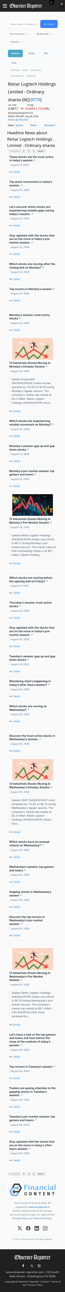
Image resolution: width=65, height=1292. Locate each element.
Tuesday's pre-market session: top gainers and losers (32, 1118)
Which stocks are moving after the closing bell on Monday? (32, 265)
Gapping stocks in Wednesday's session (30, 893)
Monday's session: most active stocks (29, 316)
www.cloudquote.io (39, 1207)
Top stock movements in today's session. (30, 183)
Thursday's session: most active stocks (30, 604)
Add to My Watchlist (18, 119)
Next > (41, 151)
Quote (19, 125)
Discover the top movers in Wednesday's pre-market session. (27, 920)
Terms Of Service (42, 1218)
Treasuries (31, 75)
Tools (14, 62)
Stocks (31, 53)
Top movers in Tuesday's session (32, 1066)
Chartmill (16, 172)
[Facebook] (28, 1229)
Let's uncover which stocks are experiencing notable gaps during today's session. (31, 210)
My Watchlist (42, 33)
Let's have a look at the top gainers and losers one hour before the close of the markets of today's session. (32, 1040)
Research (49, 125)
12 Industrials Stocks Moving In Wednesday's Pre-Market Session (29, 976)
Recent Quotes (17, 33)
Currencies (35, 70)
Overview (15, 70)
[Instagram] (45, 1229)
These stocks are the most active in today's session (31, 158)
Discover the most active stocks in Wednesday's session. (32, 737)
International (17, 75)
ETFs (46, 53)
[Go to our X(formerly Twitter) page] (31, 1266)
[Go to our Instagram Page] (39, 1266)
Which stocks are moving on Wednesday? (28, 708)
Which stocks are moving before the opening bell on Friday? (30, 579)
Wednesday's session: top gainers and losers (31, 868)
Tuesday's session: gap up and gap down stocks (32, 658)
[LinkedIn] (36, 1229)
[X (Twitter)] (19, 1229)
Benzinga (16, 411)
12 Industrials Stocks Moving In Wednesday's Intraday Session (31, 785)
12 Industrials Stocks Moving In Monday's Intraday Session (29, 364)
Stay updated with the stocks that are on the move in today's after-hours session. (32, 1145)
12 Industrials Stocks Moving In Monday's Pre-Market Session (30, 520)
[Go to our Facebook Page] (23, 1266)
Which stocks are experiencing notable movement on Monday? (31, 422)
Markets (15, 53)
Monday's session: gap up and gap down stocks (32, 447)
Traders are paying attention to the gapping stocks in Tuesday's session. (32, 1091)
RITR (35, 100)
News (25, 70)
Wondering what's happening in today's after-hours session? (30, 682)
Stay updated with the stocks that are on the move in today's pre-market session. (32, 239)
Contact (44, 1281)
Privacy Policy (20, 1218)
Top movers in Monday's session (32, 289)
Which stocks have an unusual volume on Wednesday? (29, 843)
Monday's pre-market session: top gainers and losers (31, 472)
